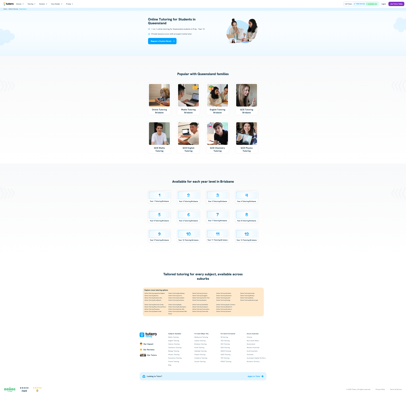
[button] (20, 4)
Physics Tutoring (173, 354)
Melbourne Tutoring (201, 337)
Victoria (249, 337)
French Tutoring (173, 361)
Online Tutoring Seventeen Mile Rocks (177, 313)
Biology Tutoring (173, 351)
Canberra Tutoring (200, 358)
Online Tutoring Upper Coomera (225, 304)
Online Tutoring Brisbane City (153, 298)
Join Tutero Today (396, 4)
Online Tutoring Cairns (175, 295)
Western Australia (253, 347)
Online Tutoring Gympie (199, 300)
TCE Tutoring (225, 358)
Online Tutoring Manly (246, 298)
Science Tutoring (174, 344)
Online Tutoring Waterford (224, 307)
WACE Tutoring (226, 351)
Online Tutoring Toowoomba (200, 309)
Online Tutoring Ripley (174, 304)
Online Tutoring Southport (200, 307)
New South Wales (253, 341)
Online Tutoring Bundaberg (176, 293)
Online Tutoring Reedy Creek (153, 311)
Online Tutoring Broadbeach (153, 300)
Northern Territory (253, 361)
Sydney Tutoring (199, 341)
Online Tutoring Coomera (199, 293)
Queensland (22, 9)
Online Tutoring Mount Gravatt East (155, 307)
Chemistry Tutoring (174, 347)
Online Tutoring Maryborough (249, 300)
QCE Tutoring (225, 347)
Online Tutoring (13, 9)
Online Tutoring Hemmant (224, 295)
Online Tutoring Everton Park (201, 298)
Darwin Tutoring (199, 361)
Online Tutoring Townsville (200, 311)
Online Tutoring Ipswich (223, 298)
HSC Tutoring (225, 344)
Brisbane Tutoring (200, 344)
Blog (169, 365)
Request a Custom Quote (161, 41)
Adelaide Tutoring (200, 351)
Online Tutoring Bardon (151, 295)
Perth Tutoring (199, 347)
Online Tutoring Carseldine (176, 298)
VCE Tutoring (225, 341)
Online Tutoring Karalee (247, 293)
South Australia (252, 351)
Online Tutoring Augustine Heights (155, 293)
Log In (384, 4)
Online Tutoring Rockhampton (177, 307)
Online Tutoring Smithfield (200, 304)
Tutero (5, 9)
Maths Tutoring (173, 337)
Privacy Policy (380, 389)
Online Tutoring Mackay (247, 295)
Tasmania (250, 354)
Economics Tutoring (175, 358)
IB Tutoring (224, 337)
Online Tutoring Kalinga (223, 300)
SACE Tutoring (225, 354)
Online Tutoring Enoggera (200, 295)
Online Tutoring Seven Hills (176, 309)
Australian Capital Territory (256, 358)
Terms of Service (396, 389)
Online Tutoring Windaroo (224, 309)
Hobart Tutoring (199, 354)
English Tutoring (173, 341)
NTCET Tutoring (226, 361)
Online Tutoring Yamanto (223, 311)
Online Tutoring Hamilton (223, 293)
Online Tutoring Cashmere (176, 300)
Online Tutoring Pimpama (152, 309)
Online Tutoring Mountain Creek (154, 304)
